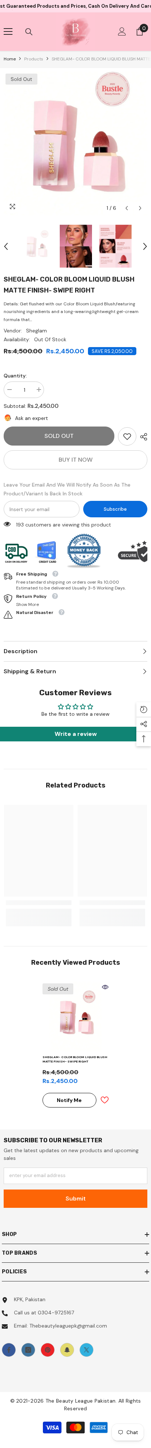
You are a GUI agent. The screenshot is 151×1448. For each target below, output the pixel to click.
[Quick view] (105, 987)
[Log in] (122, 31)
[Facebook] (9, 1350)
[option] (75, 143)
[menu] (8, 31)
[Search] (29, 31)
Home (10, 59)
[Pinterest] (48, 1350)
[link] (127, 436)
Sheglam (36, 330)
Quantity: (15, 375)
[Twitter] (86, 1350)
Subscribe (115, 509)
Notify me (69, 1100)
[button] (126, 208)
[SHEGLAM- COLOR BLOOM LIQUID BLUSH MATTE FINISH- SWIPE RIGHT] (76, 1016)
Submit (76, 1198)
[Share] (141, 437)
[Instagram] (28, 1350)
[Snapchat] (67, 1350)
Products (33, 59)
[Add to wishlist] (104, 1100)
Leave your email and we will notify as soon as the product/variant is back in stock (67, 489)
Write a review (76, 734)
